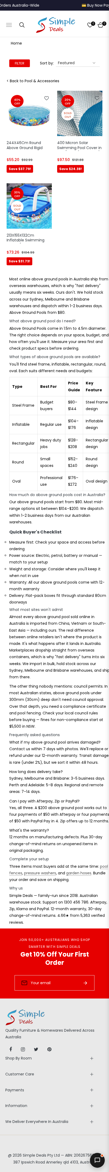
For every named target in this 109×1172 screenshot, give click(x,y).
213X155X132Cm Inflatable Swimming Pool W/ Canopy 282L (26, 238)
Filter (19, 63)
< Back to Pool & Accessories (33, 81)
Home (16, 43)
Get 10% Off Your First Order (54, 958)
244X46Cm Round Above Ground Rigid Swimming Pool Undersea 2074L (25, 145)
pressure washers (40, 873)
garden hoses (78, 873)
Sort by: (47, 63)
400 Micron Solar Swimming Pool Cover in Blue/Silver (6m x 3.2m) (79, 145)
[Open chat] (97, 1160)
